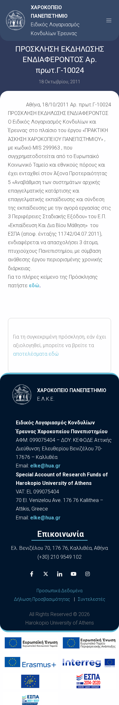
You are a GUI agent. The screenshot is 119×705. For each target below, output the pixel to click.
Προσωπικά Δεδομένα (59, 590)
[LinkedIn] (59, 574)
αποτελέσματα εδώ (36, 354)
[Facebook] (31, 574)
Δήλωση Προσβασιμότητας (42, 599)
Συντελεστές (91, 599)
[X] (45, 574)
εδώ (34, 286)
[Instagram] (87, 574)
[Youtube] (73, 574)
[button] (109, 20)
